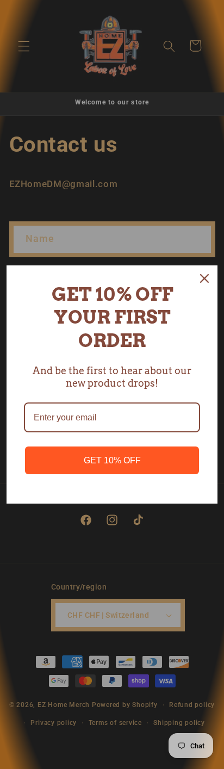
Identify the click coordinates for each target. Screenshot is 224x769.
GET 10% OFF (112, 460)
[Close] (204, 278)
